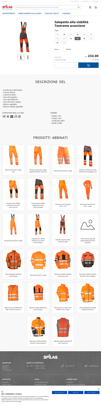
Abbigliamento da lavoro (29, 13)
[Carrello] (96, 7)
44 (77, 34)
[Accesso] (90, 7)
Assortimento (8, 13)
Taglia (56, 30)
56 (77, 38)
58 (84, 38)
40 (64, 34)
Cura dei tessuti (52, 13)
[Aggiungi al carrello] (88, 65)
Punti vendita (75, 1)
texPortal (96, 1)
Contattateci (85, 1)
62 (57, 43)
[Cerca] (78, 7)
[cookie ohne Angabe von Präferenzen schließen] (99, 389)
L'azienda (66, 13)
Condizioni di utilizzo (41, 382)
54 (71, 38)
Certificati (70, 382)
